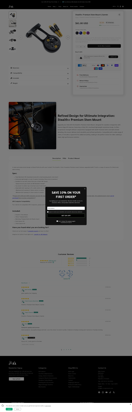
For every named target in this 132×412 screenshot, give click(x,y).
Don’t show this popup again (66, 221)
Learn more (48, 406)
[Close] (130, 404)
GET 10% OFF (66, 215)
